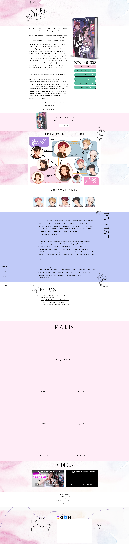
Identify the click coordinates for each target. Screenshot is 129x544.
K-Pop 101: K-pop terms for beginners (53, 302)
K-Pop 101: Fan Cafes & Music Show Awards (55, 300)
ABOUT (4, 267)
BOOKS (4, 271)
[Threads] (69, 517)
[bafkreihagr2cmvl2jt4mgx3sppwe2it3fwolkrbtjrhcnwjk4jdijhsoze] (65, 517)
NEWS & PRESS (6, 281)
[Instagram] (58, 517)
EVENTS (4, 276)
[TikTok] (61, 517)
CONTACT (5, 285)
